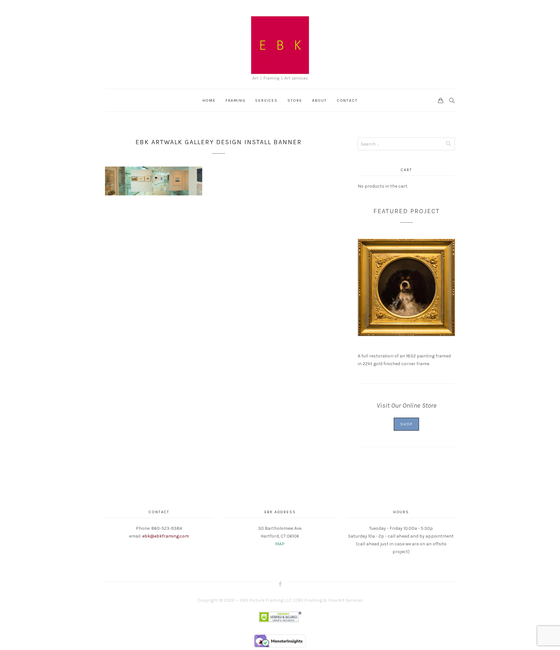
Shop (406, 424)
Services (266, 100)
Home (209, 100)
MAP (280, 544)
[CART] (441, 100)
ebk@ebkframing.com (165, 536)
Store (294, 100)
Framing (236, 100)
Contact (347, 100)
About (319, 100)
